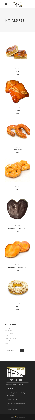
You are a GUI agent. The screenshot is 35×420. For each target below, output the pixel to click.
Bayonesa (17, 71)
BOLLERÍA (7, 328)
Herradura (17, 150)
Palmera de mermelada (17, 267)
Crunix (17, 111)
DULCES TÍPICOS (9, 333)
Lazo (17, 189)
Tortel (17, 307)
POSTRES (7, 341)
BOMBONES (8, 331)
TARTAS (7, 343)
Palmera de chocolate (17, 228)
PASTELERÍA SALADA (10, 338)
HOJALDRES (18, 69)
